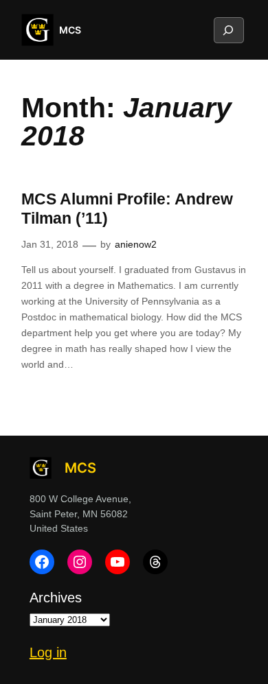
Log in (48, 652)
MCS (70, 30)
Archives (56, 597)
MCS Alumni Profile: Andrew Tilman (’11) (127, 208)
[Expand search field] (228, 30)
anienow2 (136, 244)
